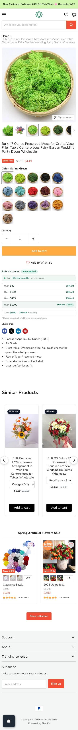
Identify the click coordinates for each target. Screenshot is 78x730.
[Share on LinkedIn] (18, 331)
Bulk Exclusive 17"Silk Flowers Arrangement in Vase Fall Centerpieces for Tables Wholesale (22, 468)
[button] (7, 130)
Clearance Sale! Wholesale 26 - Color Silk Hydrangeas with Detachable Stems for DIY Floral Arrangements (18, 585)
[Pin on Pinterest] (25, 331)
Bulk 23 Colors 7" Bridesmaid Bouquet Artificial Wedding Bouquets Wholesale (59, 466)
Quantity (6, 230)
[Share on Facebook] (4, 331)
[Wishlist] (66, 14)
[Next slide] (74, 130)
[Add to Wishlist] (30, 544)
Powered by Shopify (39, 723)
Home (5, 36)
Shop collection (39, 616)
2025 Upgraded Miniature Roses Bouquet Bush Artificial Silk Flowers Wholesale (59, 585)
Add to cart (22, 507)
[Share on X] (11, 331)
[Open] (9, 721)
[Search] (71, 25)
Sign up (56, 684)
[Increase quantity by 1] (33, 238)
